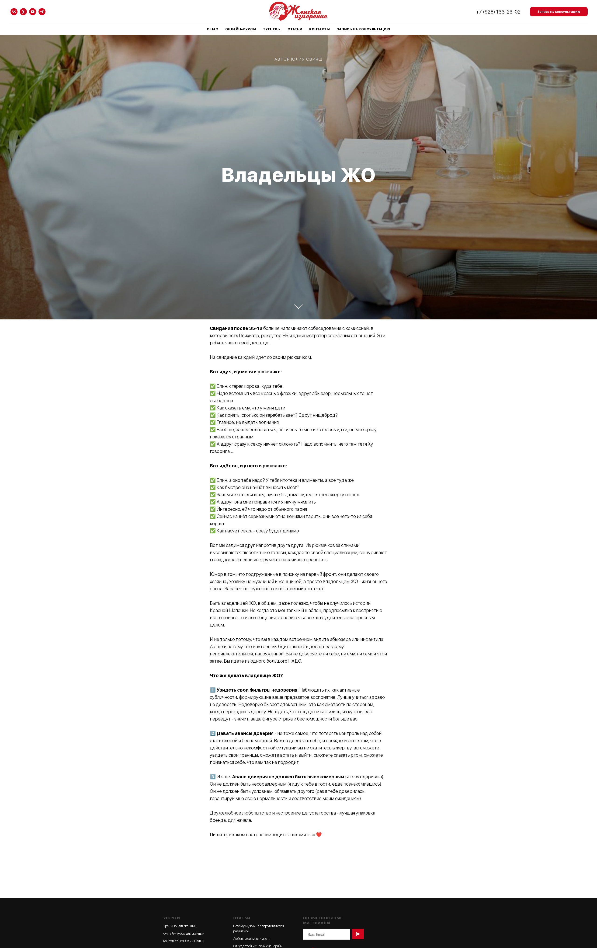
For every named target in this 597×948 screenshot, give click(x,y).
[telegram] (41, 11)
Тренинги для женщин (180, 926)
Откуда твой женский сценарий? (257, 946)
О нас (212, 29)
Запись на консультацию (363, 29)
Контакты (319, 29)
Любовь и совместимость (251, 939)
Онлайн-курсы (240, 29)
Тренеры (272, 29)
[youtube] (32, 11)
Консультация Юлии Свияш (183, 941)
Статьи (295, 29)
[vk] (13, 11)
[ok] (23, 11)
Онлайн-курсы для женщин (184, 933)
